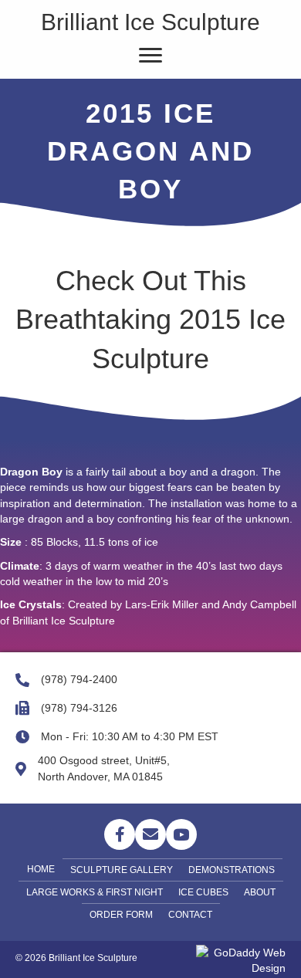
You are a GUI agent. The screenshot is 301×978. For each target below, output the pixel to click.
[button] (119, 834)
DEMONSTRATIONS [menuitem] (231, 870)
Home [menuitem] (41, 869)
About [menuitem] (260, 892)
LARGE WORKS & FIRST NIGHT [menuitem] (94, 892)
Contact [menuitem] (190, 914)
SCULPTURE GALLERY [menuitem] (121, 870)
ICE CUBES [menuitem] (203, 892)
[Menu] (150, 55)
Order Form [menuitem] (121, 914)
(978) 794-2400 (79, 679)
